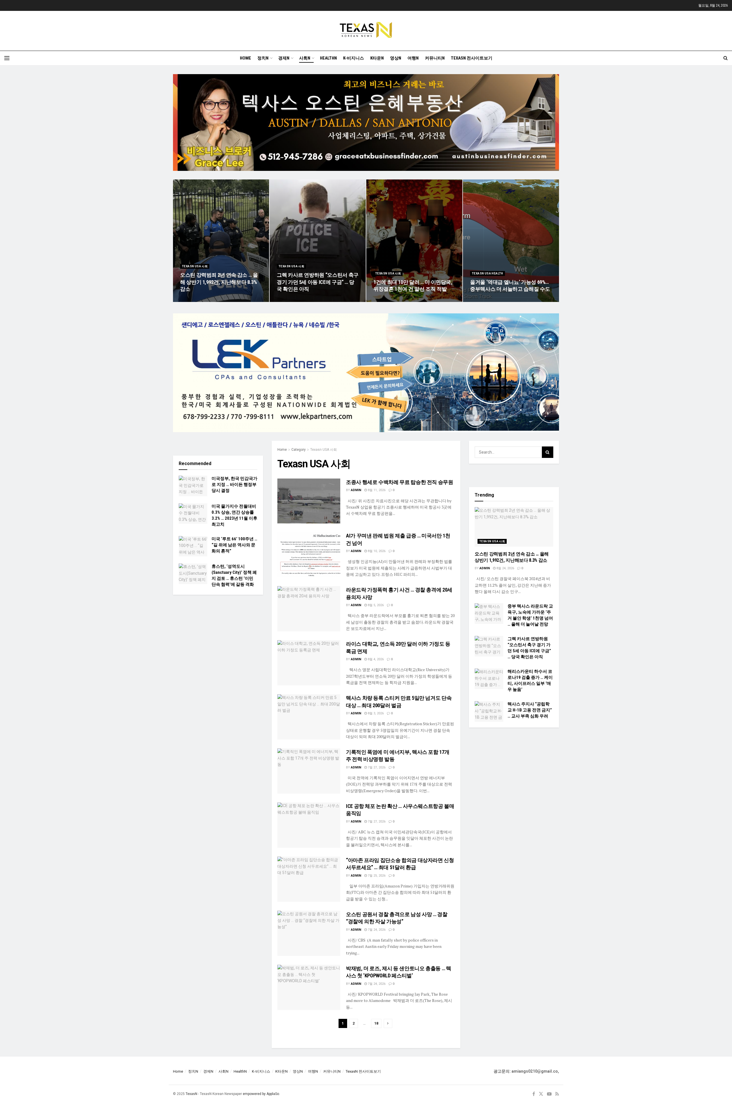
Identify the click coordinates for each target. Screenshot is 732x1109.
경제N (283, 58)
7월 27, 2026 (376, 767)
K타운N (377, 58)
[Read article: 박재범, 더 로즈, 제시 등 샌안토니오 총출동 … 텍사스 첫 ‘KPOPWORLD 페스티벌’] (308, 987)
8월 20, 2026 (288, 300)
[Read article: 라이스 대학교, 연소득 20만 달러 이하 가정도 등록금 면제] (308, 662)
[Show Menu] (6, 58)
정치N (262, 58)
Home (245, 58)
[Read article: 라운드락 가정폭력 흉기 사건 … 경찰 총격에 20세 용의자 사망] (308, 608)
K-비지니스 (353, 58)
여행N (413, 58)
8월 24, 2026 (192, 300)
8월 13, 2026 (482, 300)
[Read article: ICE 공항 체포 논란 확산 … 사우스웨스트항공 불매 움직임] (308, 824)
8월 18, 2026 (385, 300)
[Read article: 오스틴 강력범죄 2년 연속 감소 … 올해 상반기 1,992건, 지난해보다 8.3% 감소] (514, 527)
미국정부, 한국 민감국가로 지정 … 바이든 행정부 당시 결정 (234, 484)
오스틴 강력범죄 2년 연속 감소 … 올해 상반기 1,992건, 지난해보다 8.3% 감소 (219, 282)
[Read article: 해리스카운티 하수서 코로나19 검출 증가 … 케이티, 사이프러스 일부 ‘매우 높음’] (489, 679)
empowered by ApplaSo (261, 1094)
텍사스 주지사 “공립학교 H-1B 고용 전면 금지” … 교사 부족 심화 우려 (530, 710)
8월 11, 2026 (376, 490)
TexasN (191, 1094)
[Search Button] (725, 58)
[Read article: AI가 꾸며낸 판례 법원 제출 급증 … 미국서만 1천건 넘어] (308, 554)
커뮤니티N (435, 58)
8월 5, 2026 (375, 605)
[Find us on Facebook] (533, 1094)
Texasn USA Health (487, 273)
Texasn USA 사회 (195, 266)
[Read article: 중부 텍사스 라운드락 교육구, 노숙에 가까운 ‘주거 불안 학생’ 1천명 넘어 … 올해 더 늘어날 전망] (489, 613)
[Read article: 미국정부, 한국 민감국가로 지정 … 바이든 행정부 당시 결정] (193, 486)
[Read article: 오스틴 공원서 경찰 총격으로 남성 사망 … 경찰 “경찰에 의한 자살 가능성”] (308, 933)
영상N (395, 58)
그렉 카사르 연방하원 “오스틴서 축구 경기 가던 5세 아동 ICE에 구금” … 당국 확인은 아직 (318, 282)
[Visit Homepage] (366, 31)
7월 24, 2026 (376, 930)
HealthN (328, 58)
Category (298, 450)
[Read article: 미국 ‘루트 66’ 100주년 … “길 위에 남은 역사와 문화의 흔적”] (193, 546)
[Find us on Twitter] (541, 1094)
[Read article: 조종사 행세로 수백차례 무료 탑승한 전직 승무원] (308, 501)
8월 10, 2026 (376, 551)
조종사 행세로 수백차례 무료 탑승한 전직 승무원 (399, 482)
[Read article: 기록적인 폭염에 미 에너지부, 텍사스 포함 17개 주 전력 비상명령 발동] (308, 770)
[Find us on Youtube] (549, 1094)
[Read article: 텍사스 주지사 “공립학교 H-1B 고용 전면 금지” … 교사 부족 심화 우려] (489, 711)
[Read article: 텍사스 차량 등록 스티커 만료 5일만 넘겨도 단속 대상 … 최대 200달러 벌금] (308, 716)
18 (376, 1023)
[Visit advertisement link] (366, 126)
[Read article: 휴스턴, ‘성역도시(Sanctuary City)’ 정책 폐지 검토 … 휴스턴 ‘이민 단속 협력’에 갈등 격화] (193, 574)
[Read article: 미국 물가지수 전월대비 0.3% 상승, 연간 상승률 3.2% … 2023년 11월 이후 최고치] (193, 513)
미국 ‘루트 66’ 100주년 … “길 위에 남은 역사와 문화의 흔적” (234, 544)
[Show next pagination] (388, 1023)
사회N (304, 58)
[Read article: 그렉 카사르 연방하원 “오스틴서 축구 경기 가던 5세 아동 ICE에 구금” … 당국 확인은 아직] (489, 646)
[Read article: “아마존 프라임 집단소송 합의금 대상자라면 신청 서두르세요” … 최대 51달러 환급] (308, 879)
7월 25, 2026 (376, 875)
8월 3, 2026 (375, 713)
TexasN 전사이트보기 (471, 58)
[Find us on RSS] (557, 1094)
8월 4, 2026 (375, 659)
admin (356, 490)
